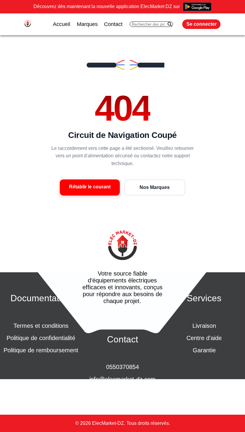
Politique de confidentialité (41, 338)
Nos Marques (155, 187)
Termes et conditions (40, 325)
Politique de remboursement (41, 350)
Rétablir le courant (90, 186)
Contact (113, 24)
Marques (87, 24)
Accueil (61, 24)
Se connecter (201, 24)
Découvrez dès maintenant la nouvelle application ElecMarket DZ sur (106, 6)
